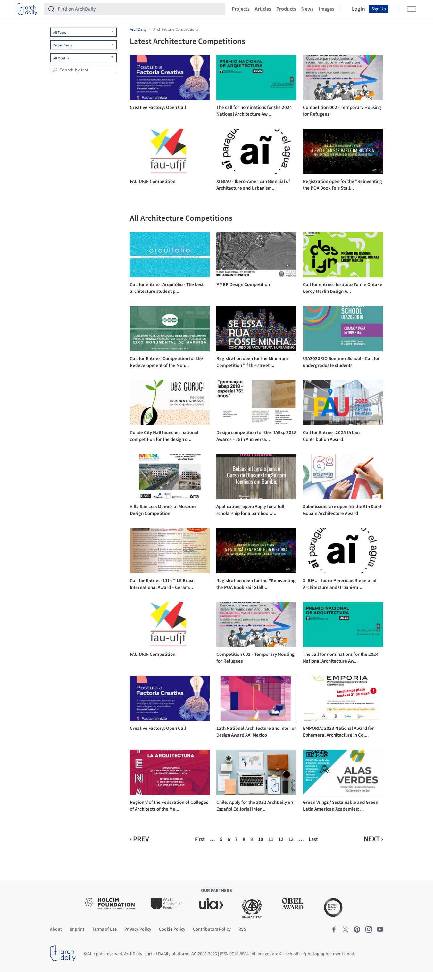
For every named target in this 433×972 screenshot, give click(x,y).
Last (313, 839)
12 (280, 839)
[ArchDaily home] (27, 9)
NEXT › (373, 839)
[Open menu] (411, 9)
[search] (55, 70)
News (307, 8)
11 (270, 839)
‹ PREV (139, 839)
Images (326, 8)
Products (286, 8)
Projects (241, 8)
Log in (358, 8)
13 (291, 839)
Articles (263, 8)
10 (260, 839)
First (200, 839)
